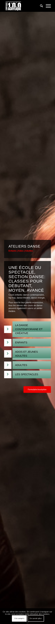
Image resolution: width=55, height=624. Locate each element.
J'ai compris (19, 618)
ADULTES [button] (21, 365)
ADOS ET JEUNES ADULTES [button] (26, 353)
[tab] (31, 329)
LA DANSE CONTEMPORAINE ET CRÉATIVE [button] (29, 329)
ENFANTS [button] (21, 342)
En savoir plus (36, 618)
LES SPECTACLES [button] (26, 374)
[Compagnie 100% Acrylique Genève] (23, 6)
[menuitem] (40, 6)
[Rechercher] (40, 6)
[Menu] (47, 6)
